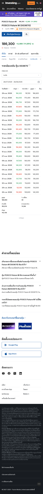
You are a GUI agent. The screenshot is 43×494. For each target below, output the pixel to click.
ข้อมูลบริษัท (12, 59)
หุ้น (3, 8)
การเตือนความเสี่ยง (7, 481)
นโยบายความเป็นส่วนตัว (8, 474)
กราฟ (10, 54)
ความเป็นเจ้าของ (22, 59)
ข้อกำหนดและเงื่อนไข (8, 467)
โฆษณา (25, 389)
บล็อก (3, 385)
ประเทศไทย (11, 8)
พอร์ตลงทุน (5, 394)
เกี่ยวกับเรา (26, 385)
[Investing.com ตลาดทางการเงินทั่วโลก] (13, 3)
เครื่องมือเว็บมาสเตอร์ (8, 398)
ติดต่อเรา (26, 394)
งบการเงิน (34, 54)
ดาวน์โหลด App (7, 389)
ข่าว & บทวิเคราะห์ (21, 54)
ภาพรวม (4, 59)
